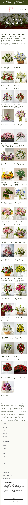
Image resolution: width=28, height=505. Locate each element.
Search (4, 445)
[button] (20, 9)
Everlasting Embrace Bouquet (19, 300)
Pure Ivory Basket (18, 319)
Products (5, 433)
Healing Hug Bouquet (6, 242)
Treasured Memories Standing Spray (19, 358)
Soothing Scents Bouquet (18, 204)
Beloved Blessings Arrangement (19, 281)
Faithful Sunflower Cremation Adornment (7, 185)
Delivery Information (8, 466)
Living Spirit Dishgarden (7, 203)
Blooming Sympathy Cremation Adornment (7, 165)
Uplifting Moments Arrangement (6, 126)
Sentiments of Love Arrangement (6, 87)
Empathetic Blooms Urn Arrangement (20, 224)
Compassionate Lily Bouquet (19, 87)
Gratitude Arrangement (7, 106)
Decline (13, 498)
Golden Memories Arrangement (18, 339)
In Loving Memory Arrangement (19, 107)
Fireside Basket (5, 260)
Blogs (4, 448)
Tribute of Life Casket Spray (19, 378)
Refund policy (6, 472)
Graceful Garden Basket (7, 338)
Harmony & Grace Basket (20, 67)
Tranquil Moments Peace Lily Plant (20, 185)
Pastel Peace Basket (6, 397)
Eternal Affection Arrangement (5, 68)
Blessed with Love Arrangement (5, 378)
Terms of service (6, 478)
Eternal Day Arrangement (4, 320)
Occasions (5, 430)
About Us (5, 436)
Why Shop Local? (7, 463)
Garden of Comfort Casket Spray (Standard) (7, 146)
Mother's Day (6, 427)
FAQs (4, 456)
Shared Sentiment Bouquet (18, 126)
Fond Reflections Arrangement (5, 358)
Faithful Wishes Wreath (20, 164)
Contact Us (5, 460)
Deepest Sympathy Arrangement (19, 146)
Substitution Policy (7, 475)
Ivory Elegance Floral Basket (19, 261)
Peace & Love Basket (19, 242)
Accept (13, 495)
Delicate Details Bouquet (5, 224)
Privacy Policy (13, 491)
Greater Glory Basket (6, 280)
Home (2, 31)
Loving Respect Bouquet (7, 299)
